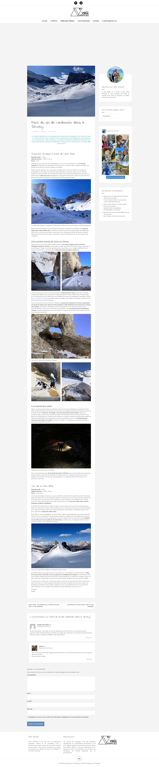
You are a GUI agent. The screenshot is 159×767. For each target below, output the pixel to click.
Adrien (105, 196)
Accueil (44, 21)
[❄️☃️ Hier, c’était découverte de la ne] (108, 168)
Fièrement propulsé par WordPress (69, 763)
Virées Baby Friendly (67, 21)
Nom (29, 693)
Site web (29, 709)
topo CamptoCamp (39, 298)
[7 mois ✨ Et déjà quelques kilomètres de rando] (122, 141)
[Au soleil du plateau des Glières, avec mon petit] (122, 154)
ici (80, 586)
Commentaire (31, 675)
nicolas (106, 204)
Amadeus (88, 763)
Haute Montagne (84, 21)
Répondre (89, 637)
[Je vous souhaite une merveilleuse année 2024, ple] (108, 141)
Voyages (96, 21)
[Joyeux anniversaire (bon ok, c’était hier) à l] (122, 168)
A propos (54, 21)
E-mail (29, 701)
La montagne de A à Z (109, 21)
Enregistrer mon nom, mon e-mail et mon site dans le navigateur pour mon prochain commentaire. (59, 717)
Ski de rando (52, 131)
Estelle (43, 131)
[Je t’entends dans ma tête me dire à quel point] (108, 154)
